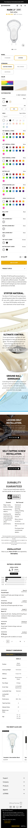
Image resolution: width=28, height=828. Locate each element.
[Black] (7, 101)
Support (5, 778)
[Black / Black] (7, 88)
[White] (3, 101)
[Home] (5, 6)
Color (3, 76)
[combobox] (14, 116)
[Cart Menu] (21, 5)
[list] (14, 175)
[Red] (16, 134)
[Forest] (10, 137)
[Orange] (20, 134)
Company (6, 781)
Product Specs (7, 268)
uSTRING (5, 793)
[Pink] (3, 140)
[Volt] (3, 137)
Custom (3, 79)
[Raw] (10, 101)
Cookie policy (7, 822)
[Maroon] (13, 134)
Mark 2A (18, 658)
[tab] (9, 654)
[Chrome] (3, 242)
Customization (6, 93)
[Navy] (20, 137)
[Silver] (3, 222)
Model (3, 54)
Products (5, 785)
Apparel (5, 789)
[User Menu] (17, 5)
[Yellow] (23, 134)
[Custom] (7, 83)
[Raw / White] (20, 88)
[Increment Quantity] (25, 257)
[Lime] (7, 137)
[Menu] (25, 5)
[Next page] (24, 641)
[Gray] (10, 134)
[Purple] (23, 137)
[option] (14, 98)
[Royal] (16, 137)
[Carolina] (13, 137)
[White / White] (20, 83)
